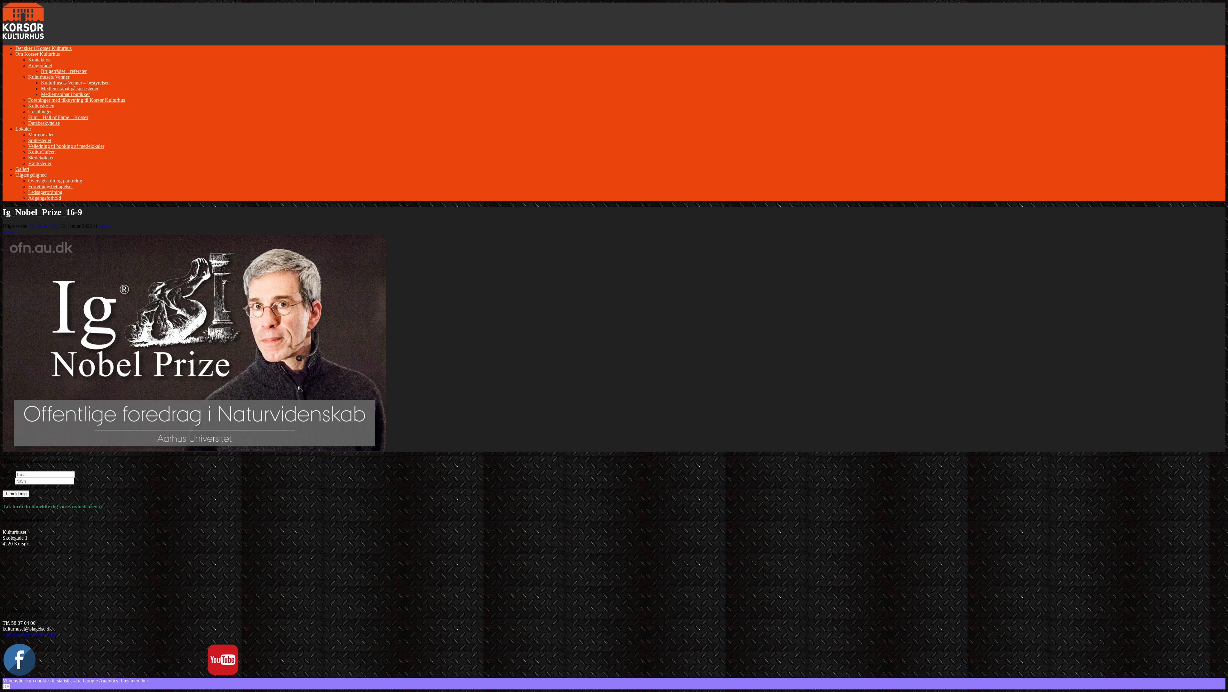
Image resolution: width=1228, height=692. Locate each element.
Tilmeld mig (16, 493)
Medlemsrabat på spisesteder (69, 88)
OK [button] (6, 686)
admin (104, 226)
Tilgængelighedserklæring (29, 634)
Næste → (12, 232)
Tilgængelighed (31, 175)
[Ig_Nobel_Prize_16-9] (194, 449)
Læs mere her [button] (134, 680)
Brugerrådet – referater (64, 71)
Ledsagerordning (45, 192)
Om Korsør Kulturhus (37, 54)
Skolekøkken (41, 157)
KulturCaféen (42, 152)
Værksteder (39, 163)
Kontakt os (39, 59)
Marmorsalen (41, 134)
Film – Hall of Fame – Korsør (58, 117)
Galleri (22, 169)
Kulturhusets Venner (48, 77)
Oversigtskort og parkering (55, 180)
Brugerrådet (40, 65)
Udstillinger (40, 111)
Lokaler (23, 129)
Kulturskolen (41, 106)
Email (8, 474)
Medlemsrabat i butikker (65, 94)
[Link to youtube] (223, 674)
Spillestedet (39, 140)
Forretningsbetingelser (50, 186)
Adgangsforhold (44, 198)
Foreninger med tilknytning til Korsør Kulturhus (76, 100)
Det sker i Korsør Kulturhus (43, 48)
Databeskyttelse (44, 123)
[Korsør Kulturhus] (23, 37)
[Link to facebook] (19, 674)
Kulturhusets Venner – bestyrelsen (75, 82)
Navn (8, 481)
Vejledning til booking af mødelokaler (66, 146)
